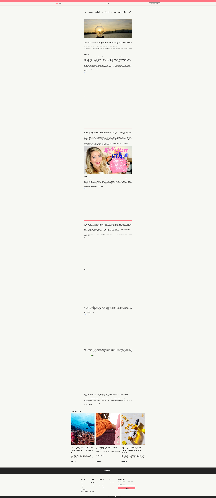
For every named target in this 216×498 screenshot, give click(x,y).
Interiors (91, 487)
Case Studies (111, 482)
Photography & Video (84, 491)
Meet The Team (102, 482)
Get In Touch (101, 487)
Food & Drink (92, 485)
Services (110, 485)
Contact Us (115, 0)
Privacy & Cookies (111, 496)
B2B (90, 489)
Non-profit (92, 491)
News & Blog (101, 485)
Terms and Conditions (120, 496)
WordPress (82, 482)
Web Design (83, 485)
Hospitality (92, 482)
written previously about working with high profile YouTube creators (97, 48)
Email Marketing (83, 489)
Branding (82, 487)
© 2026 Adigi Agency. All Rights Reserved (99, 496)
